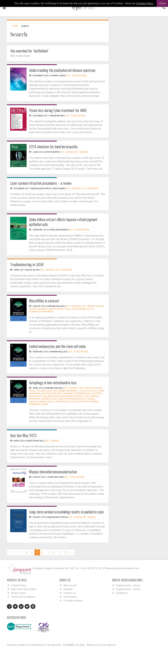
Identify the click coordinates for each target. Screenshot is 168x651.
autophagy (34, 393)
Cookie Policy (18, 585)
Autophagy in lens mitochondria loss (53, 382)
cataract (69, 393)
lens (44, 396)
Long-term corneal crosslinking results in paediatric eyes (66, 512)
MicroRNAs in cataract (44, 301)
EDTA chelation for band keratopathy (53, 146)
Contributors (70, 596)
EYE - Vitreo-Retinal (77, 75)
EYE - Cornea (67, 152)
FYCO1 (32, 391)
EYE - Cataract (74, 188)
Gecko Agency (108, 644)
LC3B (82, 391)
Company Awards (73, 600)
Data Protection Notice (23, 589)
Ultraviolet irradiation (41, 311)
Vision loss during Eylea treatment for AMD (58, 110)
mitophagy (34, 399)
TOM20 (101, 391)
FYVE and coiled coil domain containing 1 (57, 391)
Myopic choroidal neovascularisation (53, 471)
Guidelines (121, 593)
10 (65, 552)
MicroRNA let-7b (85, 309)
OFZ (87, 391)
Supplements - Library (128, 589)
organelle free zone (52, 399)
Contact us (69, 593)
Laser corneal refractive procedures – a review (41, 183)
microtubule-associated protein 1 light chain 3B (73, 396)
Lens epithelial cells (59, 309)
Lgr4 (73, 309)
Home (15, 26)
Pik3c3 (93, 391)
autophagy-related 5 (52, 393)
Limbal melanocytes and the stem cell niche (57, 346)
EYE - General (81, 152)
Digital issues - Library (128, 585)
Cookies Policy (144, 3)
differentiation (83, 393)
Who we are (70, 585)
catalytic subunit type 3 (41, 402)
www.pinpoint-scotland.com (123, 568)
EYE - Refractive (90, 188)
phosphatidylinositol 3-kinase (79, 399)
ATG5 (100, 388)
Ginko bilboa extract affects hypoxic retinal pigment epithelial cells (63, 221)
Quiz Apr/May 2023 (23, 435)
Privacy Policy (18, 593)
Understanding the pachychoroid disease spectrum (62, 70)
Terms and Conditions (23, 596)
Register (68, 589)
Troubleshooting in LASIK (27, 264)
